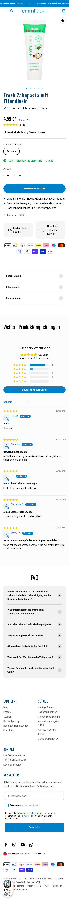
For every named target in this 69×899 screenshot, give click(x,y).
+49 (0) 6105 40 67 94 (14, 760)
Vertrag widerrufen (48, 739)
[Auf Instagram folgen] (14, 844)
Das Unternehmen (47, 712)
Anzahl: (7, 168)
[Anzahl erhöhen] (20, 175)
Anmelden (34, 827)
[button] (10, 124)
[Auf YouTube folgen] (22, 844)
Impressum (57, 886)
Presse (7, 712)
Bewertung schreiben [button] (34, 389)
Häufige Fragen (46, 707)
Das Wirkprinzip (11, 721)
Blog (5, 707)
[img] (10, 411)
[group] (34, 276)
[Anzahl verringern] (8, 175)
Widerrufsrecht (34, 886)
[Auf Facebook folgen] (5, 844)
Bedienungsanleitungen (15, 725)
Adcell (41, 734)
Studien (7, 716)
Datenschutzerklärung (13, 886)
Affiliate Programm (48, 729)
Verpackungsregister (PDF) (49, 723)
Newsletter (9, 730)
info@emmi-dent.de (14, 755)
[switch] (7, 894)
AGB (26, 816)
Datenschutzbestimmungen (30, 813)
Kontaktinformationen (17, 889)
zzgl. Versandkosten (35, 132)
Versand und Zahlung (49, 716)
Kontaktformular (12, 764)
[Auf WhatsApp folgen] (31, 844)
